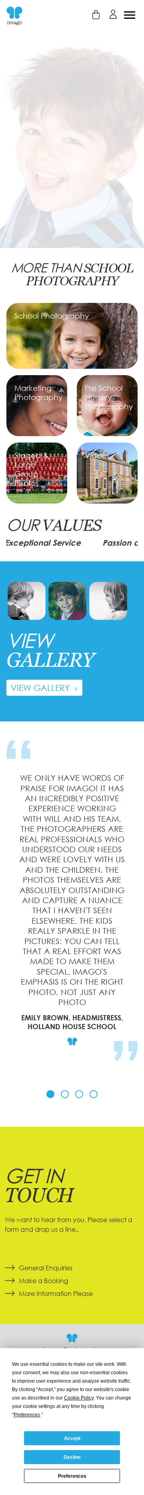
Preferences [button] (27, 1415)
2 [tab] (65, 1094)
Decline (72, 1457)
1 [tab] (50, 1094)
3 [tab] (79, 1094)
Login (113, 14)
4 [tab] (94, 1094)
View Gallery (41, 688)
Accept (72, 1438)
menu (130, 15)
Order (95, 14)
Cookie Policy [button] (79, 1398)
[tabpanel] (72, 912)
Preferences (72, 1476)
